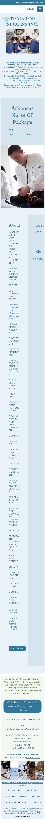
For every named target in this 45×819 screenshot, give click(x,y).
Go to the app (14, 628)
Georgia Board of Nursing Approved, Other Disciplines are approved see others (22, 86)
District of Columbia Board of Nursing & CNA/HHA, (22, 81)
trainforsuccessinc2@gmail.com (22, 729)
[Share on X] (37, 258)
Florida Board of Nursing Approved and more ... (22, 784)
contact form (33, 757)
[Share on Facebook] (34, 258)
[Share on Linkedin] (40, 258)
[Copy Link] (43, 258)
